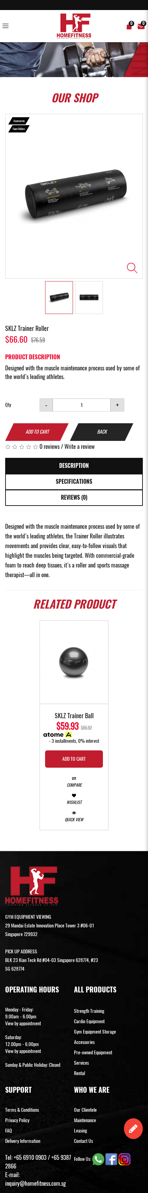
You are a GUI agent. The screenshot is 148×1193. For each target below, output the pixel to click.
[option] (74, 196)
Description (74, 465)
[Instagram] (124, 1158)
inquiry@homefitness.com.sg (35, 1183)
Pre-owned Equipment (93, 1052)
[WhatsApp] (98, 1158)
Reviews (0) (74, 497)
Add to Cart (37, 431)
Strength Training (89, 1011)
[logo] (74, 26)
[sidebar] (7, 26)
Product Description (32, 356)
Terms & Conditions (22, 1110)
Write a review (79, 446)
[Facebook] (111, 1158)
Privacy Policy (17, 1120)
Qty (8, 404)
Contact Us (83, 1141)
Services (81, 1063)
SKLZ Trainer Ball (74, 716)
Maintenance (85, 1120)
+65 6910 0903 (30, 1157)
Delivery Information (22, 1141)
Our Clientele (85, 1110)
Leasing (80, 1130)
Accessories (84, 1042)
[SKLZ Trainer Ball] (74, 662)
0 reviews (50, 446)
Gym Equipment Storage (95, 1031)
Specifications (74, 481)
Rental (79, 1073)
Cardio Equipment (89, 1021)
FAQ (8, 1130)
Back (102, 431)
